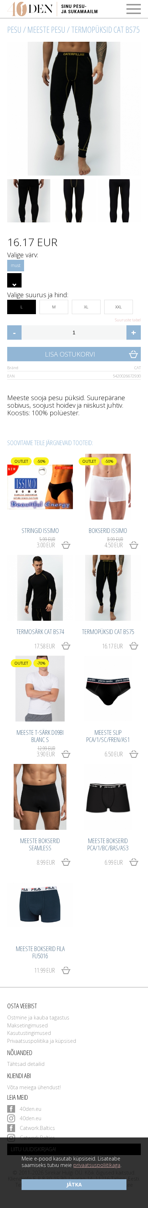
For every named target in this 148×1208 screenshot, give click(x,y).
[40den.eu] (52, 9)
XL (86, 306)
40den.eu (30, 1108)
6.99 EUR (114, 862)
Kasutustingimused (29, 1033)
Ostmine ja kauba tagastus (38, 1017)
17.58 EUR (44, 646)
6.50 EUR (114, 754)
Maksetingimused (27, 1025)
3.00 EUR (46, 543)
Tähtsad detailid (26, 1063)
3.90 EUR (46, 752)
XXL (118, 306)
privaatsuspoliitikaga (96, 1165)
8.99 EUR (46, 862)
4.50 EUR (114, 543)
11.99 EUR (44, 970)
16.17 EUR (112, 646)
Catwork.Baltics (37, 1128)
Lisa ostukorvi (70, 353)
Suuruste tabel (128, 320)
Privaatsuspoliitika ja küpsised (41, 1040)
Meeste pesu (46, 29)
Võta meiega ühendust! (34, 1087)
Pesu (14, 29)
